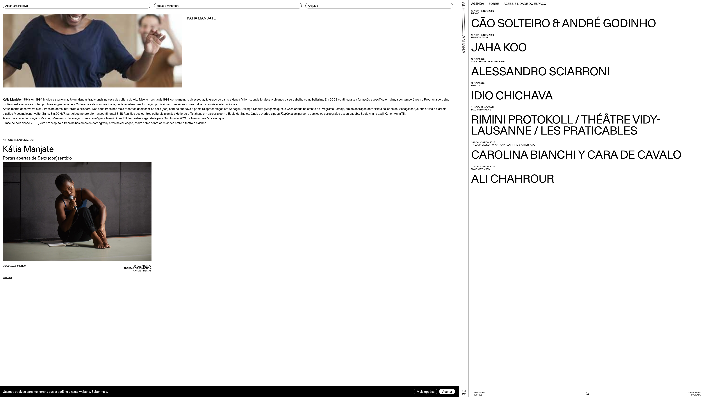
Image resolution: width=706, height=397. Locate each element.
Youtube (478, 395)
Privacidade (695, 395)
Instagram (479, 392)
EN (464, 391)
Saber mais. (100, 391)
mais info (7, 277)
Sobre (494, 3)
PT (464, 394)
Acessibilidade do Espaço (525, 3)
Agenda (477, 3)
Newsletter (695, 392)
